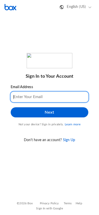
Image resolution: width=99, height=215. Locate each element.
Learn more (72, 124)
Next (49, 112)
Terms (68, 203)
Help (79, 203)
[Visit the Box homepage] (10, 7)
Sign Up (69, 140)
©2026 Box (25, 203)
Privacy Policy (49, 203)
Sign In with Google (49, 208)
